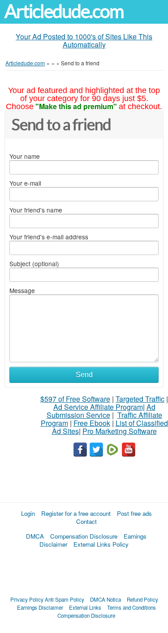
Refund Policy (142, 599)
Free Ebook (91, 423)
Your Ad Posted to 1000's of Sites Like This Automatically (84, 40)
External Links (85, 607)
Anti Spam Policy (64, 599)
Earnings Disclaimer (40, 607)
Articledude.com (64, 11)
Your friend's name (35, 209)
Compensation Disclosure (83, 536)
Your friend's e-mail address (48, 236)
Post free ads (134, 513)
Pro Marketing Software (119, 431)
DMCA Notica (105, 599)
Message (22, 290)
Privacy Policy (26, 599)
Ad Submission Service (101, 411)
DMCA (35, 536)
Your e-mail (25, 182)
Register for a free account (76, 513)
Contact (86, 521)
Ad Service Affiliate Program (98, 407)
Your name (24, 156)
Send (84, 374)
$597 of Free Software (75, 399)
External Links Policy (101, 544)
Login (28, 513)
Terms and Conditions (131, 607)
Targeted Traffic (140, 399)
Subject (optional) (34, 263)
